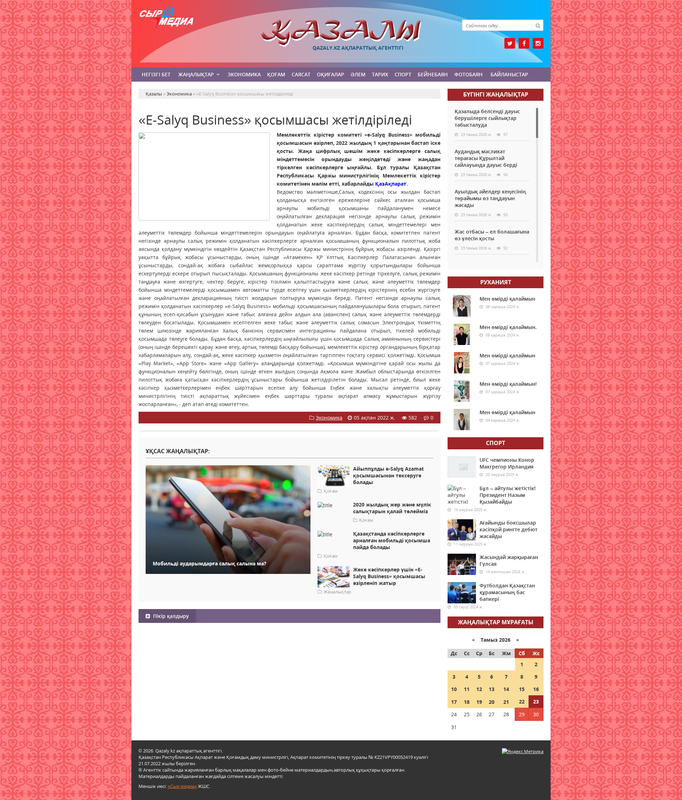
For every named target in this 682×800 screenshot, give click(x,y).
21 (506, 701)
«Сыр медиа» (182, 786)
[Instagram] (538, 43)
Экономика (244, 74)
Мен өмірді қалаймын (507, 298)
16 (536, 689)
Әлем (358, 74)
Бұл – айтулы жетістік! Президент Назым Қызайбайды (508, 495)
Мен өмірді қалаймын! (508, 383)
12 (479, 689)
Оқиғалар (330, 74)
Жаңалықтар (196, 74)
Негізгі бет (156, 74)
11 (467, 689)
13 (491, 689)
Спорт (403, 74)
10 (454, 689)
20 (491, 701)
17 (454, 701)
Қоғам (276, 74)
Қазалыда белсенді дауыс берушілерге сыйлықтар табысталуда (487, 118)
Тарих (380, 74)
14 (506, 689)
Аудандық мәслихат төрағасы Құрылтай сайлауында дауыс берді (486, 158)
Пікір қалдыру (170, 616)
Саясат (301, 74)
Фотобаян (468, 74)
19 (479, 701)
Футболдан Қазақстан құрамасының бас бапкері (507, 592)
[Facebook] (524, 43)
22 (522, 701)
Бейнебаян (433, 74)
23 (536, 701)
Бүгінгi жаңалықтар (495, 94)
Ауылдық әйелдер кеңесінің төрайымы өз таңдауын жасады (490, 198)
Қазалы (341, 33)
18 (467, 701)
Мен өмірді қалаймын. (508, 327)
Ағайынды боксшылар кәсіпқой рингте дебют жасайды (508, 529)
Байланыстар (509, 74)
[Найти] (537, 25)
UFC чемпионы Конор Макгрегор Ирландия (507, 463)
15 (522, 689)
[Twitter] (509, 43)
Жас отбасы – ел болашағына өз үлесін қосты (492, 235)
